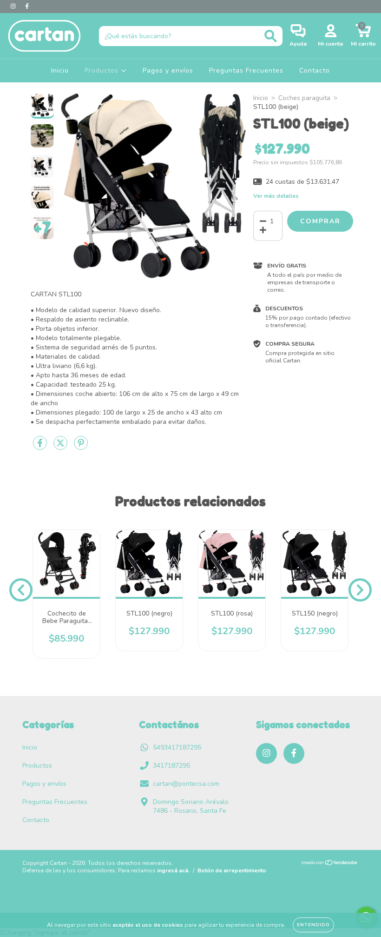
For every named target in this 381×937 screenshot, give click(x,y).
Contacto (314, 70)
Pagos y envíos (168, 70)
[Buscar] (271, 36)
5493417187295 (177, 747)
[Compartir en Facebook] (41, 447)
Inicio (60, 70)
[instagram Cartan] (14, 6)
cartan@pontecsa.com (186, 783)
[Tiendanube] (330, 863)
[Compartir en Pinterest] (81, 447)
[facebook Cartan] (27, 6)
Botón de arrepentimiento (231, 870)
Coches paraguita (304, 98)
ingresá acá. (173, 870)
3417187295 (171, 765)
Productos (103, 70)
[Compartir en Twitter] (61, 447)
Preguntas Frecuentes (246, 70)
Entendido (313, 925)
